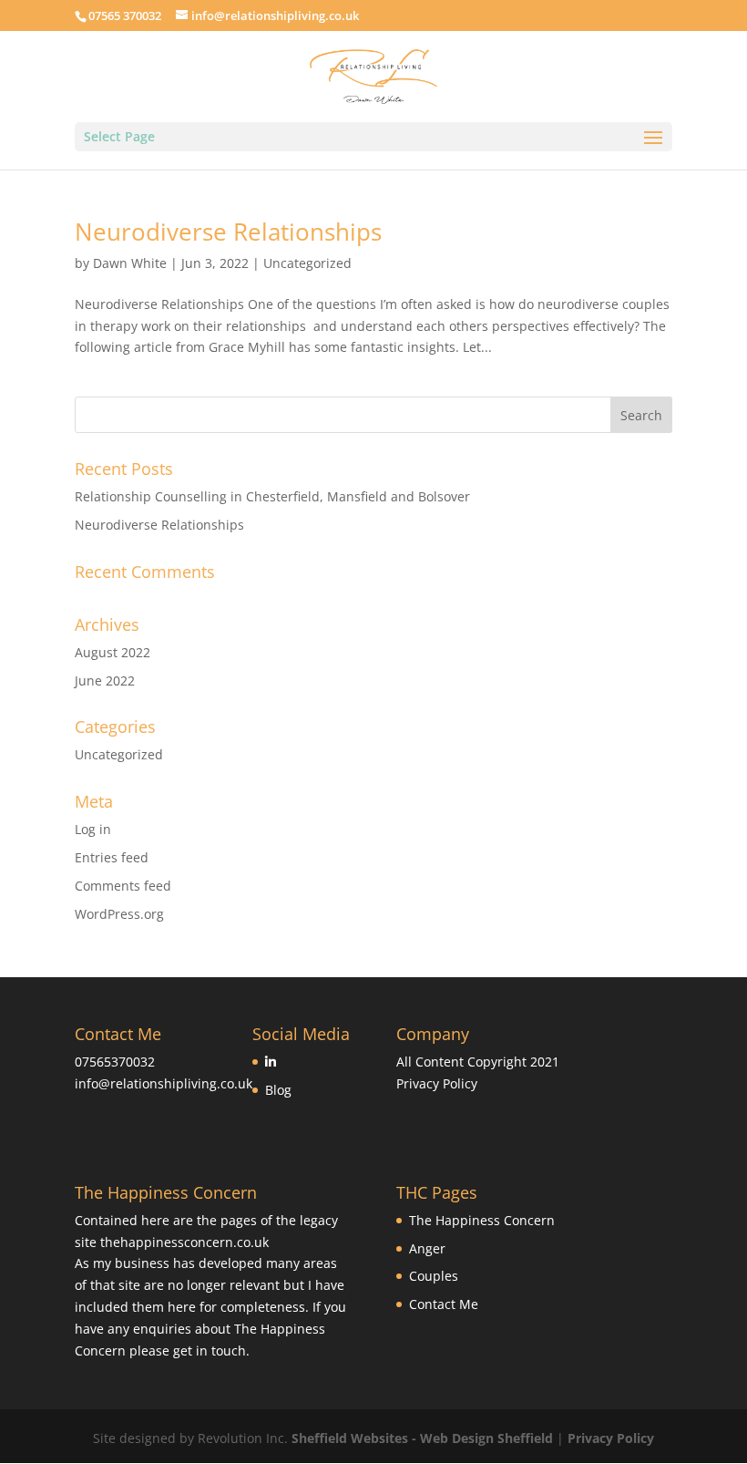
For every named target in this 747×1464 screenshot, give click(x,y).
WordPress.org (119, 914)
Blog (278, 1089)
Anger (427, 1248)
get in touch (209, 1350)
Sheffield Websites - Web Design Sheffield (424, 1438)
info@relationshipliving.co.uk (163, 1083)
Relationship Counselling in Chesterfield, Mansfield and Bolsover (272, 496)
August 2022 (112, 652)
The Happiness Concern (482, 1220)
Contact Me (443, 1304)
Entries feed (111, 857)
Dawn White (130, 263)
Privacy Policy (436, 1083)
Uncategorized (307, 263)
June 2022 (105, 680)
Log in (93, 829)
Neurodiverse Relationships (228, 231)
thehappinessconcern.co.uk (184, 1242)
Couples (433, 1275)
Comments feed (123, 885)
